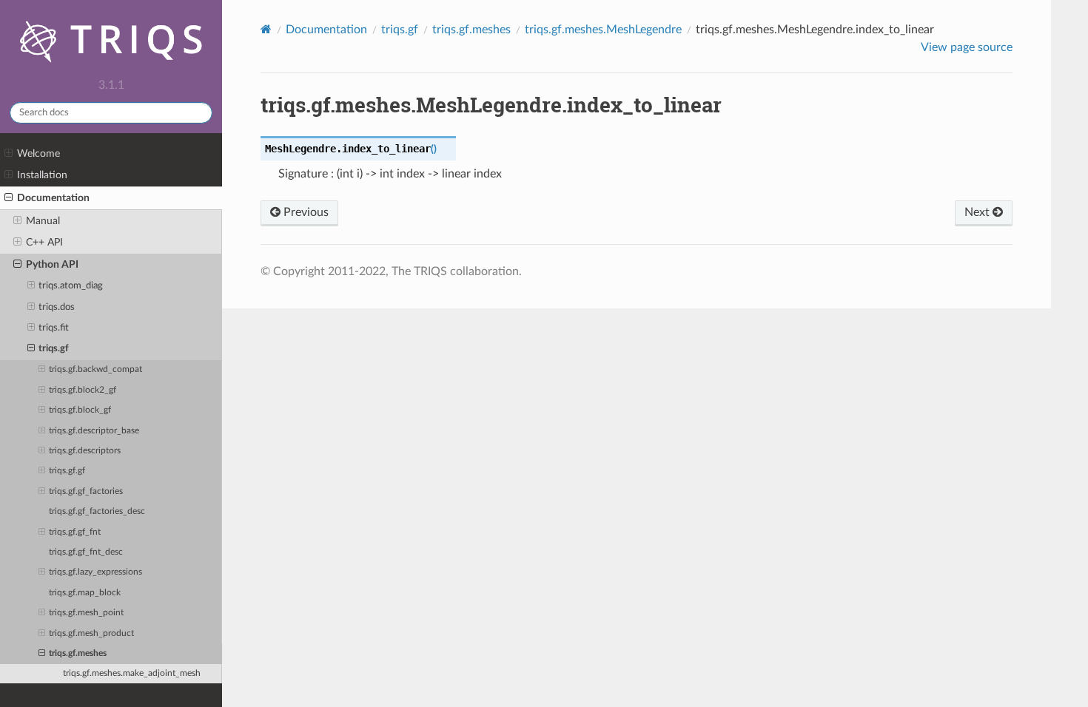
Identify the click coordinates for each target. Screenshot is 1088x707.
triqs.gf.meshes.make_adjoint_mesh (132, 673)
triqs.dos (56, 307)
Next (978, 212)
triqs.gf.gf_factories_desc (97, 511)
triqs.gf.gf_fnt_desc (86, 552)
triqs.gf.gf (67, 471)
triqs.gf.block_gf (80, 410)
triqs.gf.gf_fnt (75, 532)
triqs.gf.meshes (78, 653)
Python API (52, 264)
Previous (305, 212)
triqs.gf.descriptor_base (94, 431)
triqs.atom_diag (70, 286)
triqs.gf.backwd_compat (95, 369)
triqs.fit (53, 328)
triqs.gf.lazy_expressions (95, 572)
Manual (43, 220)
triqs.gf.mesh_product (91, 633)
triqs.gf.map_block (85, 593)
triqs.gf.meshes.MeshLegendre (603, 29)
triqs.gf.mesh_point (86, 613)
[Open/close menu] (8, 153)
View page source (967, 47)
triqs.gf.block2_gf (82, 390)
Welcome (38, 153)
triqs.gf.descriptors (85, 451)
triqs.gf (53, 349)
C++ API (44, 242)
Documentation (53, 197)
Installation (42, 174)
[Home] (266, 29)
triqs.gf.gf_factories (86, 491)
